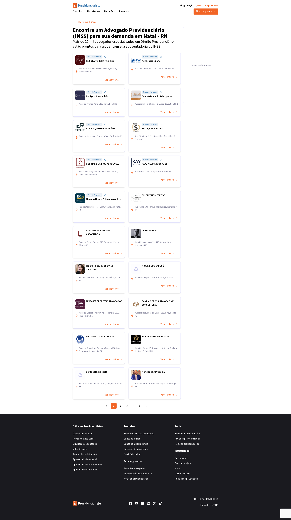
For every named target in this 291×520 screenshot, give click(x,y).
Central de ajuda (183, 463)
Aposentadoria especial (85, 459)
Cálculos (78, 11)
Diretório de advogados (136, 449)
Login (190, 5)
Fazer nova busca (86, 22)
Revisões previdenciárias (187, 438)
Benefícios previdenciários (188, 433)
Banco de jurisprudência (136, 444)
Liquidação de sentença (85, 444)
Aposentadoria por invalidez (87, 464)
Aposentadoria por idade (85, 469)
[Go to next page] (146, 406)
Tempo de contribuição (85, 454)
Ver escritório (112, 80)
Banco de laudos (132, 438)
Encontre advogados (134, 468)
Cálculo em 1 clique (82, 433)
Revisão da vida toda (83, 438)
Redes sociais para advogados (139, 433)
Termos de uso (182, 473)
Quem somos (181, 458)
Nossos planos (204, 11)
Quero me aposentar (207, 5)
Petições (109, 11)
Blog (182, 5)
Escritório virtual (132, 454)
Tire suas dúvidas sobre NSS (138, 473)
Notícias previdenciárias (136, 478)
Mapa (177, 468)
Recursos (124, 11)
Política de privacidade (186, 478)
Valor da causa (80, 449)
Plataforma (93, 11)
